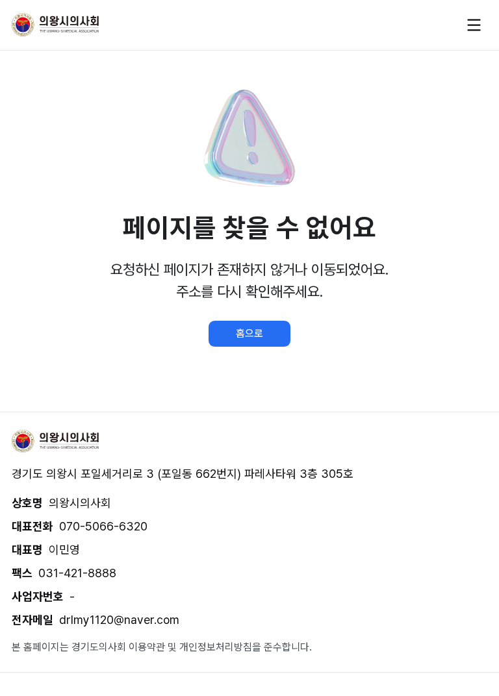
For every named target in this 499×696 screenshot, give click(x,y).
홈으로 (249, 333)
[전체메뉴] (474, 25)
